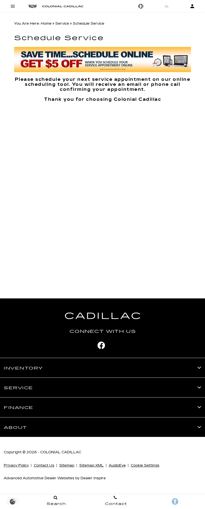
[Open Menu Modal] (13, 6)
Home (46, 23)
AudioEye (117, 465)
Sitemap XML (91, 465)
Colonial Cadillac (60, 452)
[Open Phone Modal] (141, 6)
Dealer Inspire (93, 478)
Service (62, 23)
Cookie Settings (145, 465)
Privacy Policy (16, 465)
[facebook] (101, 345)
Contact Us (44, 465)
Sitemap (66, 465)
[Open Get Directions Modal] (167, 6)
